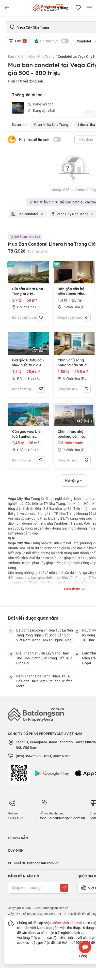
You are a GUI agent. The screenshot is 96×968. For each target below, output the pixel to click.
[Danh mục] (7, 8)
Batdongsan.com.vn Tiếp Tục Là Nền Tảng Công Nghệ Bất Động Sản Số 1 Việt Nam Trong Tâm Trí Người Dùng (44, 635)
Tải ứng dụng (57, 8)
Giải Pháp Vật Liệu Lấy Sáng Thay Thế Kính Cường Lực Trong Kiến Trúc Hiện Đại (44, 658)
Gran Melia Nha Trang (51, 124)
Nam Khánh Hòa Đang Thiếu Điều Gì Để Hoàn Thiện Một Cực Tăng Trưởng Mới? (44, 681)
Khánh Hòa (26, 56)
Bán (11, 56)
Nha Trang (46, 56)
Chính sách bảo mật (67, 922)
